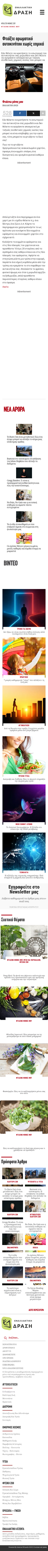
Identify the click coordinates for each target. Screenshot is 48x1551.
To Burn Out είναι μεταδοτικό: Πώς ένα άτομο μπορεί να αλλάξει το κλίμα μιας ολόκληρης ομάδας (24, 439)
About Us (6, 1351)
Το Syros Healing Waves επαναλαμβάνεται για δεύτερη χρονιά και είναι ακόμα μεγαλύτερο (35, 1294)
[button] (42, 12)
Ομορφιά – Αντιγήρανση (13, 1496)
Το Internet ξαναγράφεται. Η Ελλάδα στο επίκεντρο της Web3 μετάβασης (24, 828)
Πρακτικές (6, 1402)
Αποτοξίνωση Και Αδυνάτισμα (15, 1413)
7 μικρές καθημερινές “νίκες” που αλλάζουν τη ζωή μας (24, 681)
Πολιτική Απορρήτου (11, 1361)
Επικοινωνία (8, 1364)
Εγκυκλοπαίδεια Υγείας (12, 1468)
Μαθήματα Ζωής (9, 1440)
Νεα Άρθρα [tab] (14, 409)
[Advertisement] (24, 190)
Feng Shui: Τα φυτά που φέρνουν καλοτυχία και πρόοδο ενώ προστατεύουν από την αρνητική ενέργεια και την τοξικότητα (24, 977)
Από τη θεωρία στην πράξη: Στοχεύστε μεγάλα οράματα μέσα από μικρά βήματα (24, 729)
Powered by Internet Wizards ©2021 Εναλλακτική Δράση (28, 1547)
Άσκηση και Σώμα (10, 1489)
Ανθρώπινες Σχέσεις (11, 1434)
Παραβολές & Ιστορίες (12, 1444)
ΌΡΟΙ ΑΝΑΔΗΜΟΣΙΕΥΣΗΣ (12, 1368)
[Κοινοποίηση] (19, 113)
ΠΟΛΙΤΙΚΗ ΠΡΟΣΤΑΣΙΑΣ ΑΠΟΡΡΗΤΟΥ (24, 907)
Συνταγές (6, 1420)
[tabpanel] (24, 486)
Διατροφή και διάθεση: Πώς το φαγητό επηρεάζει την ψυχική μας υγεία (24, 780)
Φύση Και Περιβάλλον (32, 960)
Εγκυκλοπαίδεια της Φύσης (15, 1493)
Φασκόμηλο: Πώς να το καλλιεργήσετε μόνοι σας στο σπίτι (24, 1092)
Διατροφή (7, 1406)
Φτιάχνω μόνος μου (10, 27)
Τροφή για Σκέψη (9, 1524)
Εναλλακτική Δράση (10, 106)
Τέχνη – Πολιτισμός (10, 1451)
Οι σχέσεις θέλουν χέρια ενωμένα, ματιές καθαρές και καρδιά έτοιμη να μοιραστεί (24, 549)
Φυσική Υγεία (8, 1478)
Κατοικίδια (7, 1437)
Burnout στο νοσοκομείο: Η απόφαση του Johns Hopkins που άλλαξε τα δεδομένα (24, 461)
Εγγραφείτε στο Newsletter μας (23, 889)
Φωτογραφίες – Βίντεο (12, 1454)
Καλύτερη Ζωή (12, 1182)
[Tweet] (33, 113)
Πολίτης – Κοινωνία (11, 1447)
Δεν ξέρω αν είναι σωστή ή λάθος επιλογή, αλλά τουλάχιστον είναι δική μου (24, 633)
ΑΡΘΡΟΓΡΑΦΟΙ (8, 1347)
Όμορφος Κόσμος (11, 1427)
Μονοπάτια (7, 1398)
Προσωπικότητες (9, 1520)
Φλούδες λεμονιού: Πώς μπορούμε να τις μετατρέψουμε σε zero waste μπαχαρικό (24, 1035)
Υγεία (5, 1461)
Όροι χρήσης (7, 1358)
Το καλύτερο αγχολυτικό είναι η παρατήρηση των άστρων (12, 1291)
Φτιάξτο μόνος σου (8, 24)
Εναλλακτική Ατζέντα (13, 1529)
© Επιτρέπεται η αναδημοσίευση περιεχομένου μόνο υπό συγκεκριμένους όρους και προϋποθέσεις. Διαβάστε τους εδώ (22, 1374)
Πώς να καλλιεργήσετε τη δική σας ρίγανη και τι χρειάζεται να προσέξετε (24, 1149)
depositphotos (9, 1344)
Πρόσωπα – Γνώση (11, 1511)
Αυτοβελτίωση (35, 1215)
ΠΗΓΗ (5, 287)
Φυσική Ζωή (24, 962)
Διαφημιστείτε (8, 1354)
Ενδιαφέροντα (12, 1248)
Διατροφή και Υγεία (11, 1416)
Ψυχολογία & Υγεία (35, 1182)
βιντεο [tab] (10, 563)
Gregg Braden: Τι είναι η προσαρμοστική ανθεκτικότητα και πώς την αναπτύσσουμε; (23, 483)
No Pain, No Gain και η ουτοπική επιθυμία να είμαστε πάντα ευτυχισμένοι (22, 505)
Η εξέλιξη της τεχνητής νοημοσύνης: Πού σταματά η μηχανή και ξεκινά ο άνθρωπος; (24, 876)
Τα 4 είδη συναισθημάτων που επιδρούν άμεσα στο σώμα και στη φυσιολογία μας (22, 527)
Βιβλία (35, 1248)
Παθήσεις (6, 1471)
